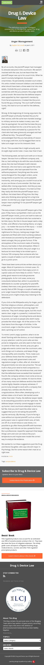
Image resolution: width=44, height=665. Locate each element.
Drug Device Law (22, 15)
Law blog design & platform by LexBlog (20, 661)
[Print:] (16, 50)
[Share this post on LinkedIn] (28, 50)
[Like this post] (24, 50)
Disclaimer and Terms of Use (13, 581)
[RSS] (4, 576)
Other (10, 456)
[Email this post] (20, 50)
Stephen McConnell (18, 45)
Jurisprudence (10, 461)
